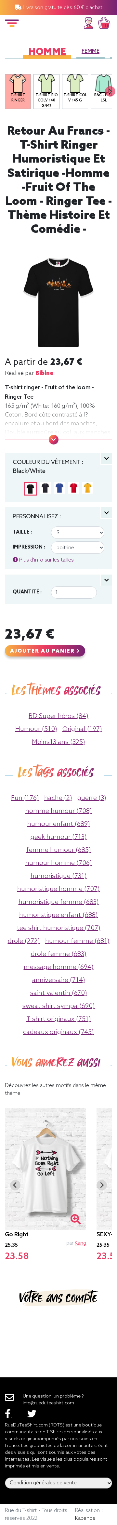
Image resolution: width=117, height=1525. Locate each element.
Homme (47, 52)
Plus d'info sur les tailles (46, 560)
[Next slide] (110, 91)
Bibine (44, 373)
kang (80, 1243)
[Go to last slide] (15, 1185)
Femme (90, 51)
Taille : (22, 532)
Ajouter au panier (43, 651)
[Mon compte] (88, 22)
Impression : (29, 547)
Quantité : (27, 592)
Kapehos (85, 1518)
